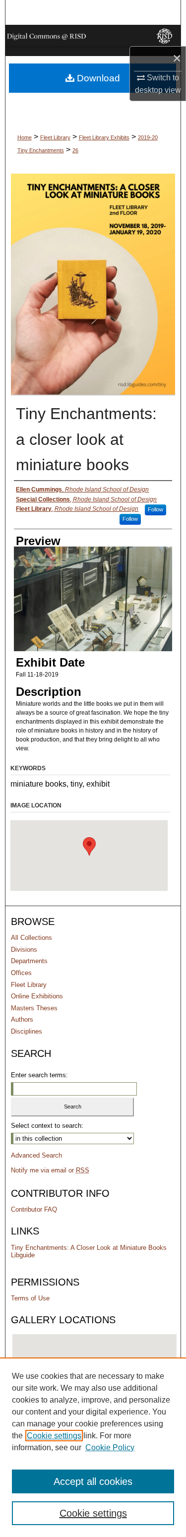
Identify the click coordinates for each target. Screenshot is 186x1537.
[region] (93, 1447)
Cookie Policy (109, 1447)
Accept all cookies (93, 1481)
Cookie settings (54, 1435)
